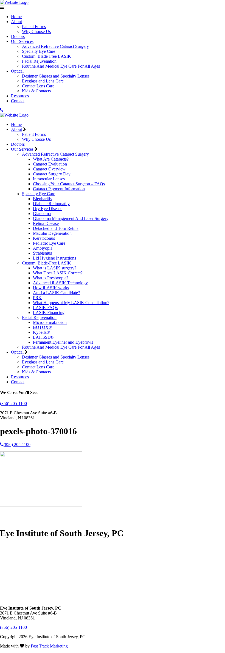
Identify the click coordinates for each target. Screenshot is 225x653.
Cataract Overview (49, 169)
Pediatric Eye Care (49, 243)
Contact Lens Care (38, 86)
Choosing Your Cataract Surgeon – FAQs (69, 183)
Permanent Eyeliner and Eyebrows (63, 342)
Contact (17, 100)
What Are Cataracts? (51, 159)
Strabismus (42, 253)
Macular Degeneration (52, 233)
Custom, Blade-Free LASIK (46, 56)
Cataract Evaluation (50, 164)
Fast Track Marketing (49, 646)
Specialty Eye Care (38, 51)
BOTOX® (42, 327)
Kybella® (41, 332)
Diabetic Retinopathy (51, 203)
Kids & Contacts (36, 91)
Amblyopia (42, 248)
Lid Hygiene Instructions (54, 258)
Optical (17, 71)
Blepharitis (42, 198)
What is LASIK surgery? (54, 268)
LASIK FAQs (45, 307)
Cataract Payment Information (59, 188)
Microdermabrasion (50, 322)
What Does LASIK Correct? (58, 273)
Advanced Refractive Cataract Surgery (55, 46)
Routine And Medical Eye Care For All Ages (61, 66)
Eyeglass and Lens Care (43, 81)
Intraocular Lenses (49, 179)
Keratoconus (44, 238)
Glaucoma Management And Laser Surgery (70, 218)
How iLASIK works (51, 287)
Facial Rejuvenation (39, 61)
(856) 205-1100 (13, 403)
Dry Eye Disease (47, 208)
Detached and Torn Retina (55, 228)
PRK (37, 297)
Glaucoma (42, 213)
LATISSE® (43, 337)
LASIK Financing (48, 312)
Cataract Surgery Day (52, 174)
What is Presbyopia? (50, 277)
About (16, 21)
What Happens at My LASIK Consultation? (71, 302)
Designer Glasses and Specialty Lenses (55, 76)
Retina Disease (46, 223)
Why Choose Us (36, 31)
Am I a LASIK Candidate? (56, 292)
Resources (20, 95)
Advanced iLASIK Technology (60, 282)
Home (16, 16)
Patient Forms (34, 26)
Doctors (18, 36)
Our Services (22, 41)
